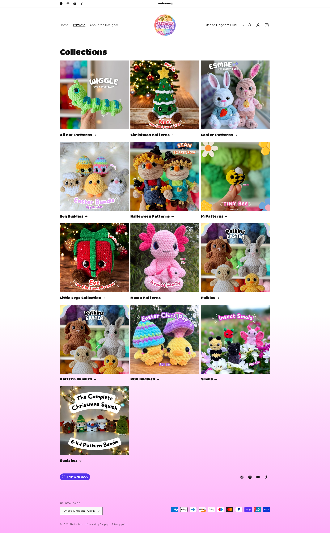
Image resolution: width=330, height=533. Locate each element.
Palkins (208, 298)
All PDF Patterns (76, 135)
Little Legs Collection (80, 298)
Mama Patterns (145, 298)
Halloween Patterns (150, 216)
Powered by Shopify (98, 524)
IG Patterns (212, 216)
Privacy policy (120, 524)
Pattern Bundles (76, 379)
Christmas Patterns (150, 135)
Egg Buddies (72, 216)
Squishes (69, 460)
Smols (207, 379)
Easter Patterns (217, 135)
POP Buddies (142, 379)
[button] (250, 25)
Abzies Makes (78, 524)
